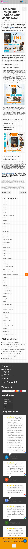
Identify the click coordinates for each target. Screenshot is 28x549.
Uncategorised (6, 331)
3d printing (5, 201)
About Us (5, 204)
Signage (4, 315)
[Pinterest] (14, 382)
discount (23, 180)
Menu (7, 20)
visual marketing (4, 189)
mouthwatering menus (16, 186)
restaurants (7, 188)
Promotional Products (8, 309)
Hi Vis (4, 255)
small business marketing (14, 188)
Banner (4, 212)
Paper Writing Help (7, 290)
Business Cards (6, 223)
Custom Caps (6, 231)
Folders (4, 250)
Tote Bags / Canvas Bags (8, 325)
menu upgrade (9, 186)
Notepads (5, 285)
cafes (2, 180)
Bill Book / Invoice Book (8, 215)
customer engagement (18, 180)
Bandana (5, 209)
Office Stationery (6, 288)
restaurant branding (16, 187)
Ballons (4, 207)
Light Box (5, 280)
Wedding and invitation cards (9, 334)
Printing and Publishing (8, 307)
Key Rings (5, 263)
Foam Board (6, 244)
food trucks (7, 183)
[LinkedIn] (17, 382)
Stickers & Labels (7, 320)
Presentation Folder (7, 304)
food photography (18, 182)
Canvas (4, 226)
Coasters (5, 228)
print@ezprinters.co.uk (8, 375)
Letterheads (5, 277)
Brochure (5, 220)
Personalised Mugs (7, 293)
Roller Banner (6, 312)
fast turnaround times (18, 181)
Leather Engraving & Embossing (10, 274)
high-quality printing (19, 183)
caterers (5, 180)
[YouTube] (12, 382)
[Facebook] (3, 382)
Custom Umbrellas (7, 234)
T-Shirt (4, 323)
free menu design (12, 183)
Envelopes (5, 236)
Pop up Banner (6, 298)
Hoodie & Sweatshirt (7, 258)
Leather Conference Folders (9, 271)
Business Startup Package (13, 342)
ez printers (13, 181)
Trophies (5, 328)
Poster (4, 301)
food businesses (11, 182)
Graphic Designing (7, 253)
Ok (14, 545)
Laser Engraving (6, 269)
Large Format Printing (8, 266)
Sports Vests (6, 317)
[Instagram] (7, 382)
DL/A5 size (3, 181)
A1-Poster (9, 358)
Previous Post (6, 192)
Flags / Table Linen (7, 239)
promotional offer (10, 187)
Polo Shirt (5, 296)
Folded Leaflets (6, 247)
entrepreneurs (8, 181)
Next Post (22, 192)
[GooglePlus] (10, 382)
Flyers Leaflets (6, 242)
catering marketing (10, 180)
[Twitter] (5, 382)
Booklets (5, 217)
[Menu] (25, 2)
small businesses (21, 188)
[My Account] (18, 2)
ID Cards (5, 261)
